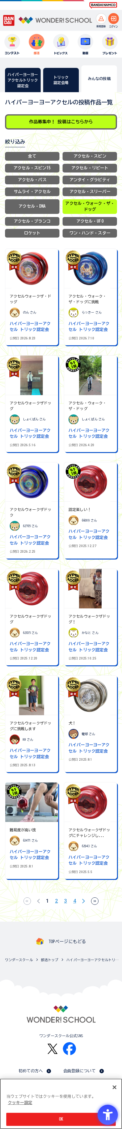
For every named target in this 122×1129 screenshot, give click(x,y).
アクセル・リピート (89, 168)
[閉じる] (114, 1087)
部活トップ (49, 959)
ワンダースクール (19, 959)
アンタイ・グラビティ (89, 180)
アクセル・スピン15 (32, 168)
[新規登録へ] (101, 18)
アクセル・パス (32, 180)
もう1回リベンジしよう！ (73, 365)
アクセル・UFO (90, 221)
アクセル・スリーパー (89, 192)
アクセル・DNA (32, 206)
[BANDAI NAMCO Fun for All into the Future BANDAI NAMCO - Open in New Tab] (103, 5)
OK (61, 1119)
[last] (95, 901)
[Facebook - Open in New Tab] (69, 1048)
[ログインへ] (113, 18)
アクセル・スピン (90, 156)
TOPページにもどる (67, 941)
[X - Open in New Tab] (53, 1049)
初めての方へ (30, 1071)
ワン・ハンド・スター (89, 233)
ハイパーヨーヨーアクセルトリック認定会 (92, 959)
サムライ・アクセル (32, 192)
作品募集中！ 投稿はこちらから (61, 122)
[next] (83, 901)
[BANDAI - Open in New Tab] (9, 20)
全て (32, 156)
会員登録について (79, 1071)
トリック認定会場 (61, 79)
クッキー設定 (20, 1103)
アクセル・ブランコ (32, 221)
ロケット (32, 233)
